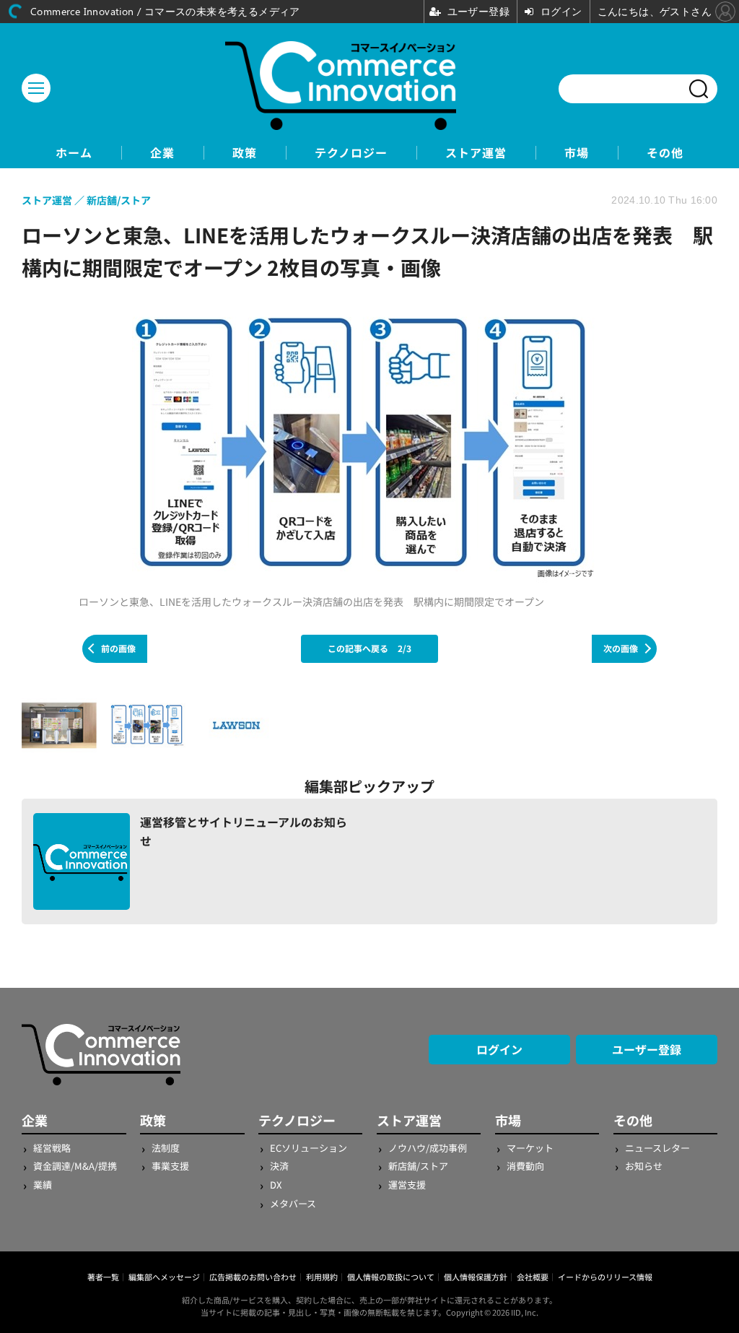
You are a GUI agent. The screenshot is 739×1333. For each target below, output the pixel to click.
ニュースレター (657, 1148)
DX (275, 1184)
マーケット (530, 1148)
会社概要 (532, 1276)
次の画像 (620, 648)
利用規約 (322, 1276)
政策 (244, 153)
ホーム (74, 153)
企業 (162, 153)
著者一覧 (103, 1276)
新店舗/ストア (418, 1166)
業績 (42, 1184)
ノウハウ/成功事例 (427, 1148)
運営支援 (407, 1184)
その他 (665, 153)
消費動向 (525, 1166)
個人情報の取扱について (390, 1276)
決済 (279, 1166)
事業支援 (170, 1166)
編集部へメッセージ (164, 1276)
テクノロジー (351, 153)
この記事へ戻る (369, 648)
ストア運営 (476, 153)
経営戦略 (52, 1148)
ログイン (499, 1049)
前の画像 (118, 648)
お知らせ (644, 1166)
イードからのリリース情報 (605, 1276)
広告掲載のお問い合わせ (253, 1276)
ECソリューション (308, 1148)
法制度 (166, 1148)
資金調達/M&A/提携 (75, 1166)
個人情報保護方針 (475, 1276)
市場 (576, 153)
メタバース (293, 1203)
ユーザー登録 (646, 1049)
